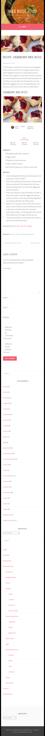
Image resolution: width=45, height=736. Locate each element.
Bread (8, 583)
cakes (5, 409)
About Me (6, 555)
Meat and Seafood (12, 650)
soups (5, 498)
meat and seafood (9, 459)
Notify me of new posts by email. (8, 348)
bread (11, 234)
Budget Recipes (11, 577)
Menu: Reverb (35, 243)
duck (10, 666)
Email (5, 307)
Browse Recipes (8, 566)
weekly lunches (8, 520)
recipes (16, 234)
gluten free (6, 448)
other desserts (7, 476)
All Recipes (9, 572)
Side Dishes (9, 683)
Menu (24, 27)
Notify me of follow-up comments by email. (8, 332)
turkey (5, 504)
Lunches (5, 688)
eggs (4, 442)
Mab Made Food (22, 11)
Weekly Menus (7, 694)
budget (5, 403)
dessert (5, 431)
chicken (5, 420)
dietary (5, 437)
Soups (8, 677)
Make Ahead (10, 638)
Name (6, 297)
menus (5, 465)
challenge (6, 414)
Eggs (7, 644)
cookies (5, 426)
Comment (6, 269)
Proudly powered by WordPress (19, 730)
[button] (25, 132)
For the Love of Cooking (23, 226)
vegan (5, 509)
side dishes (23, 234)
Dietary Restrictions (12, 616)
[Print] (20, 132)
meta (4, 470)
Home (5, 550)
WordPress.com (25, 732)
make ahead (7, 453)
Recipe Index (7, 561)
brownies (6, 398)
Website (6, 317)
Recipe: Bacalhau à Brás (13, 243)
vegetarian (30, 234)
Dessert (8, 588)
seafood (6, 487)
